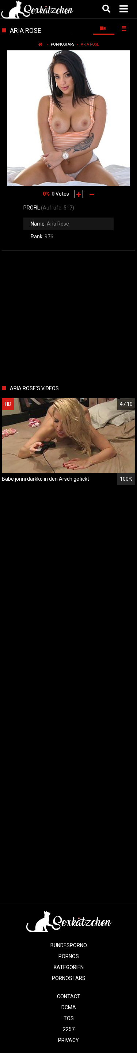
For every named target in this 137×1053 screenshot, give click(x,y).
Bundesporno (68, 945)
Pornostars (62, 44)
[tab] (103, 28)
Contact (68, 996)
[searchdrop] (107, 9)
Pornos (68, 956)
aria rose (90, 44)
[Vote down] (92, 194)
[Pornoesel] (37, 9)
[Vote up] (79, 194)
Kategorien (69, 967)
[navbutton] (124, 9)
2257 (69, 1029)
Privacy (68, 1040)
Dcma (68, 1007)
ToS (69, 1018)
